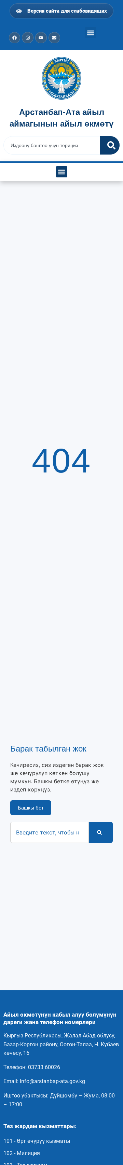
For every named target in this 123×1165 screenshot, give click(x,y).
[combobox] (51, 145)
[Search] (110, 145)
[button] (90, 32)
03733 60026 (44, 1067)
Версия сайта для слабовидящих (66, 11)
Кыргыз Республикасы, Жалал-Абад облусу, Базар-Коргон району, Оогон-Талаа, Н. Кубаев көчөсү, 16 (61, 1044)
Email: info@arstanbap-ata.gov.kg (44, 1081)
